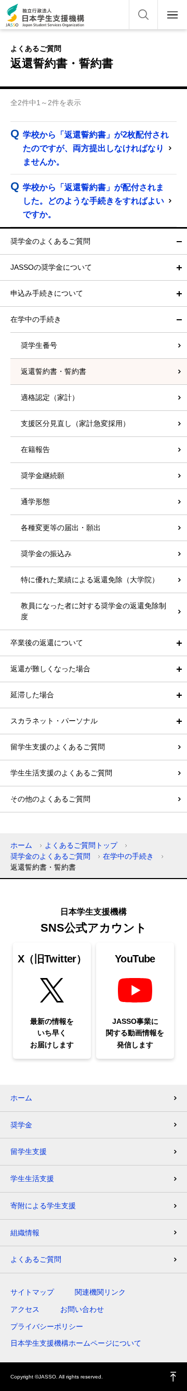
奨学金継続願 (42, 475)
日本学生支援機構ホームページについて (75, 1343)
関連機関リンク (100, 1292)
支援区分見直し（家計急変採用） (75, 423)
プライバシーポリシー (46, 1326)
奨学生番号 (39, 345)
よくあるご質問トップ (81, 845)
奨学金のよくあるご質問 (50, 241)
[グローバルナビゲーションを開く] (172, 14)
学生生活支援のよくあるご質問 (61, 773)
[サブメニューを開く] (179, 267)
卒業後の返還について (46, 642)
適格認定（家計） (50, 397)
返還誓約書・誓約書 (53, 371)
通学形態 (35, 501)
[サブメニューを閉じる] (179, 241)
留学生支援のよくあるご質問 (57, 747)
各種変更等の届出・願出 (61, 527)
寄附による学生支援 (43, 1205)
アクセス (24, 1309)
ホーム (21, 845)
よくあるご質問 (35, 1259)
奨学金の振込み (46, 553)
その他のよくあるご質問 (50, 799)
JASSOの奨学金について (51, 267)
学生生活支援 (32, 1178)
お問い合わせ (82, 1309)
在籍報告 (35, 449)
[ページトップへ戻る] (173, 1377)
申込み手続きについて (46, 293)
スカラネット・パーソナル (54, 721)
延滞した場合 (32, 695)
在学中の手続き (35, 319)
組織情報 (24, 1233)
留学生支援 (28, 1151)
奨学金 (21, 1125)
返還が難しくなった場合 (50, 669)
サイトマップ (32, 1292)
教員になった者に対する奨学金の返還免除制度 (93, 611)
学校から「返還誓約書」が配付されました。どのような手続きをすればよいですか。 (93, 201)
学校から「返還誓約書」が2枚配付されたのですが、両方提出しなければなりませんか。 (96, 148)
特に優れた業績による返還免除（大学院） (90, 579)
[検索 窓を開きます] (143, 14)
